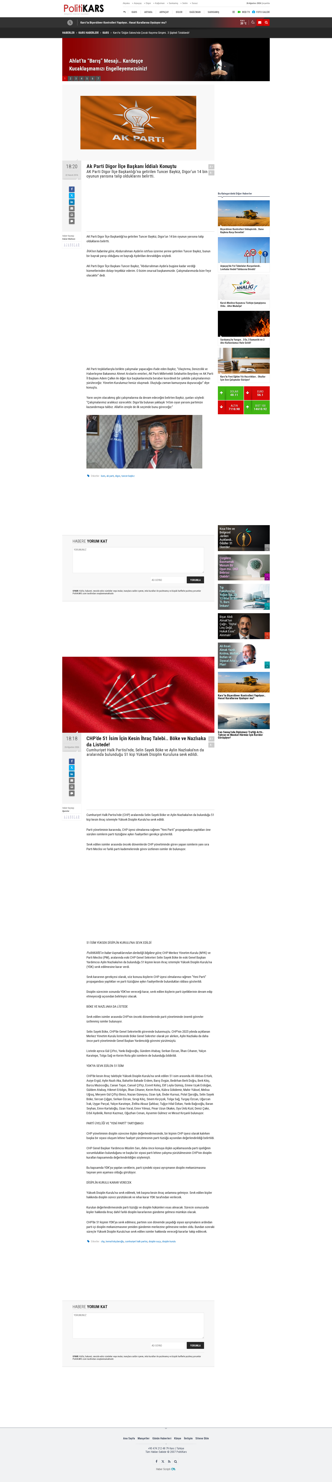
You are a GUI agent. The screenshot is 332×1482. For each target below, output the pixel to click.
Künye (177, 1438)
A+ (211, 166)
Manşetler (144, 1438)
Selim (185, 3)
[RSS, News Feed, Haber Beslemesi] (169, 1461)
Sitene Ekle (202, 1438)
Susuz (195, 3)
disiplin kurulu (169, 1241)
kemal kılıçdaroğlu (115, 1241)
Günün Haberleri (161, 1438)
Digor (148, 3)
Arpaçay (138, 3)
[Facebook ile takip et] (156, 1461)
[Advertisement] (147, 204)
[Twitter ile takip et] (163, 1461)
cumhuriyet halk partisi (136, 1241)
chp (103, 1241)
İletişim (188, 1438)
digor (117, 475)
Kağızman (160, 3)
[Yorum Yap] (72, 221)
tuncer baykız (128, 475)
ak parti (110, 475)
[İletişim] (259, 22)
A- (211, 172)
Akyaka (126, 3)
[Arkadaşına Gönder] (72, 208)
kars (103, 475)
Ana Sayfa (129, 1438)
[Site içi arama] (266, 22)
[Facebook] (72, 189)
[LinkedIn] (72, 202)
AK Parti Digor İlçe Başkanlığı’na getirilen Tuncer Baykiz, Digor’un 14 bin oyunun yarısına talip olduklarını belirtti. (147, 174)
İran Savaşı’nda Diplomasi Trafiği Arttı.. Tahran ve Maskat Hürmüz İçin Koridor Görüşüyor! (134, 22)
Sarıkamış (173, 3)
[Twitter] (72, 195)
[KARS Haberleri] (125, 12)
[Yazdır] (72, 215)
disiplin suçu (155, 1241)
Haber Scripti (163, 1469)
